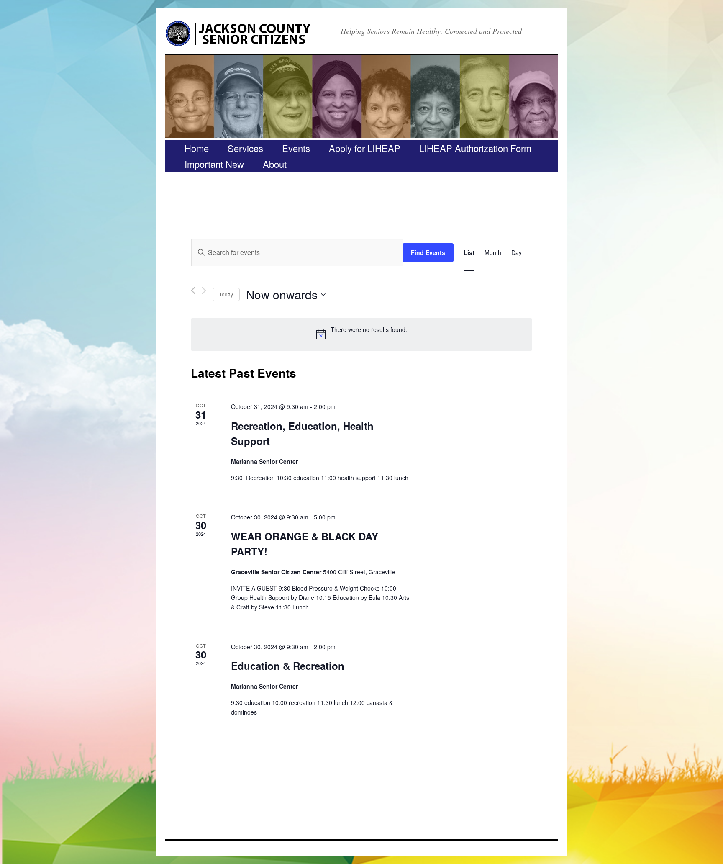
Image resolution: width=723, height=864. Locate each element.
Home (197, 147)
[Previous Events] (193, 290)
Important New (214, 163)
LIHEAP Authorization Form (475, 147)
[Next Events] (204, 290)
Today (226, 294)
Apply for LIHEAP (364, 147)
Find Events (428, 252)
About (275, 163)
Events (296, 147)
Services (245, 147)
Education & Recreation (287, 665)
